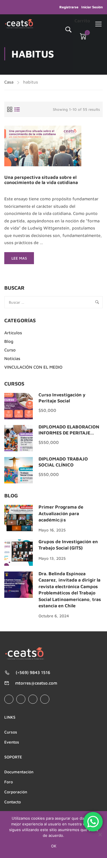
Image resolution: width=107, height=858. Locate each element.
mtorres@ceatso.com (36, 683)
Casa (8, 82)
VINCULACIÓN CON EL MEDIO (33, 367)
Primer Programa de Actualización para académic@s (61, 513)
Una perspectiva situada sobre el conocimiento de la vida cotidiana (41, 180)
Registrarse (68, 7)
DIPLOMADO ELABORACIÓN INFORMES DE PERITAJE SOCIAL (69, 432)
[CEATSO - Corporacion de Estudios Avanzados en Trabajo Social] (19, 23)
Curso (10, 349)
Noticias (12, 358)
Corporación (15, 791)
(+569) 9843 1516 (33, 672)
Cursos (10, 732)
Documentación (18, 771)
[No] (100, 834)
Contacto (12, 801)
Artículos (13, 332)
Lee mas (22, 260)
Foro (8, 781)
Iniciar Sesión (92, 7)
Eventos (11, 742)
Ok (53, 846)
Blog (8, 341)
